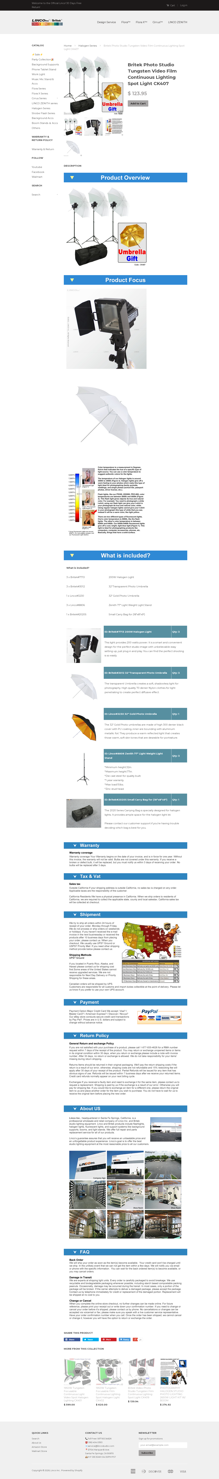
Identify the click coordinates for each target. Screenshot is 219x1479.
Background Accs (42, 118)
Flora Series (39, 88)
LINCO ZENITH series (45, 103)
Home (68, 45)
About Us (36, 1443)
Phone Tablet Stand (44, 69)
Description (72, 165)
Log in (183, 5)
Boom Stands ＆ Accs (45, 123)
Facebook (38, 172)
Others (36, 128)
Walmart (37, 176)
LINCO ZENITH (177, 22)
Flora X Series (40, 93)
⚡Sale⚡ (37, 54)
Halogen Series (41, 108)
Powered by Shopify (71, 1470)
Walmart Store (39, 1451)
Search (36, 194)
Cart (172, 5)
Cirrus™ (158, 22)
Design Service (106, 22)
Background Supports (45, 64)
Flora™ (125, 22)
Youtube (37, 167)
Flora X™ (141, 22)
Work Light (38, 74)
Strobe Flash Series (43, 113)
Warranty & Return (43, 149)
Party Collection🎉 (43, 59)
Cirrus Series (39, 98)
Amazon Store (39, 1447)
